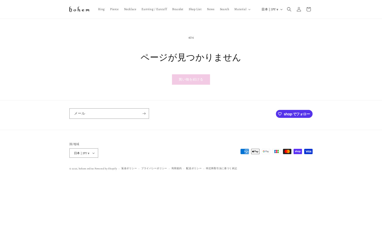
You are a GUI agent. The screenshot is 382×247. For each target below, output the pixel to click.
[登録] (144, 113)
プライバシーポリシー (154, 168)
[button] (242, 9)
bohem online (86, 168)
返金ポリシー (129, 168)
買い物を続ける (191, 79)
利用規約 (177, 168)
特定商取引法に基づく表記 (221, 168)
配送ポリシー (194, 168)
